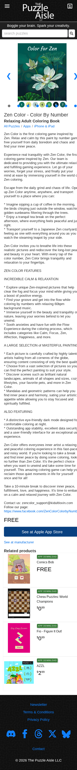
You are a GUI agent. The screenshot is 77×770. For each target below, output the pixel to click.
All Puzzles (12, 126)
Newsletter (38, 705)
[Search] (72, 33)
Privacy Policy (38, 720)
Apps (27, 126)
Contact (38, 749)
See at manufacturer (19, 542)
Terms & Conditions (38, 712)
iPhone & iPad (44, 126)
